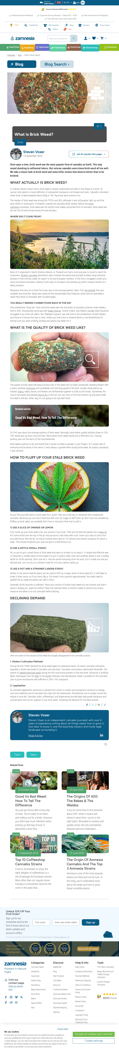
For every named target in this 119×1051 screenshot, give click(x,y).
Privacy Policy (46, 937)
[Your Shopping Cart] (104, 38)
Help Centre (79, 967)
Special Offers (36, 1003)
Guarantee (79, 1006)
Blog (55, 971)
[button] (16, 154)
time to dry (43, 394)
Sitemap (56, 1012)
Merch (33, 998)
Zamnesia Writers (60, 998)
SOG (37, 676)
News (33, 754)
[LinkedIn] (101, 735)
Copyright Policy (81, 1015)
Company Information (84, 971)
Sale (32, 1007)
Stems (21, 391)
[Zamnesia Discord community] (16, 1002)
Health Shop (36, 980)
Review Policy (80, 1001)
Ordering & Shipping (83, 980)
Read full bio (35, 735)
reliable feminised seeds (30, 672)
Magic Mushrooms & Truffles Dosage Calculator (105, 974)
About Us (56, 985)
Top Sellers (57, 980)
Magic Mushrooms (38, 989)
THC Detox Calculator (105, 967)
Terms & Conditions (83, 985)
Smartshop (35, 985)
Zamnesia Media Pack (62, 994)
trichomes (30, 388)
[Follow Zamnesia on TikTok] (5, 1002)
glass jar (103, 532)
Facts (17, 754)
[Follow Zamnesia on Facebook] (5, 997)
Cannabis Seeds (37, 967)
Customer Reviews (60, 989)
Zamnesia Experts (60, 1003)
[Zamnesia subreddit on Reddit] (11, 1002)
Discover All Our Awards (88, 949)
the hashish (90, 290)
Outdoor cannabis (29, 275)
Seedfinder (57, 967)
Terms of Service (60, 937)
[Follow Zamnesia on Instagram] (11, 997)
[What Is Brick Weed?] (59, 93)
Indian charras (54, 310)
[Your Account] (87, 38)
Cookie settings (94, 1040)
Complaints (79, 1010)
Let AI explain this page (89, 154)
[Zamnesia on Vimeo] (16, 997)
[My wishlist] (95, 38)
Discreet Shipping (60, 1007)
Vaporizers (35, 976)
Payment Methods (82, 976)
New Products (58, 976)
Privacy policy (62, 1029)
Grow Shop (35, 994)
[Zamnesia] (26, 38)
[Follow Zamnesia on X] (21, 997)
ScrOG (48, 676)
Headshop (35, 971)
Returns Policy (80, 997)
